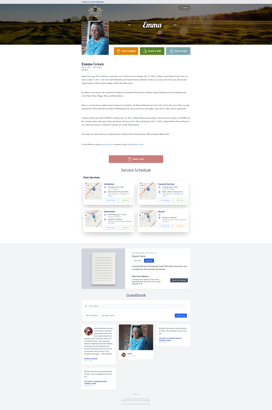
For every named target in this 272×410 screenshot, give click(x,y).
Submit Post (181, 315)
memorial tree (107, 144)
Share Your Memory (179, 280)
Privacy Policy (130, 400)
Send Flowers (180, 226)
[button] (93, 189)
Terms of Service (142, 400)
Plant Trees (125, 200)
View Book (137, 261)
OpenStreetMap (138, 404)
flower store (139, 144)
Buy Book (149, 261)
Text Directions (110, 200)
